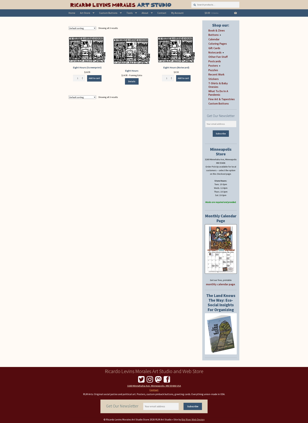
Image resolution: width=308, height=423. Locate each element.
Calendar (213, 39)
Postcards (214, 61)
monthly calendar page (220, 284)
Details (131, 81)
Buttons (213, 35)
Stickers (213, 79)
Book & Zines (216, 30)
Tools (129, 12)
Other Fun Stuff (218, 57)
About (145, 12)
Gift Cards (214, 48)
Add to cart (94, 78)
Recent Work (216, 74)
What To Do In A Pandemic (218, 92)
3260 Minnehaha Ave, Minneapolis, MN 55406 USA (154, 385)
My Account (177, 12)
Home (71, 12)
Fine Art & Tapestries (221, 99)
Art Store (85, 12)
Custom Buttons (108, 12)
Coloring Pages (217, 43)
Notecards (215, 52)
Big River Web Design (193, 419)
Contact (161, 12)
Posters (213, 65)
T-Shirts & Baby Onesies (218, 85)
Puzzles (213, 70)
